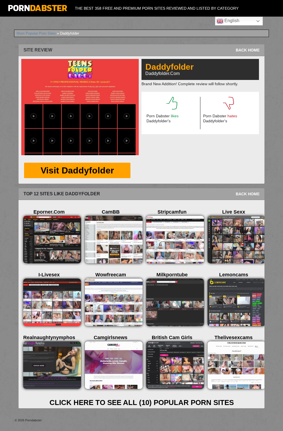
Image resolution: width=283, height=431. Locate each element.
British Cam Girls (172, 337)
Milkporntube (172, 274)
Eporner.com (49, 212)
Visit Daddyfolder (77, 170)
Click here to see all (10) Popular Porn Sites (141, 402)
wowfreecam (110, 274)
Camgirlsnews (110, 337)
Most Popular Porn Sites (36, 33)
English (231, 20)
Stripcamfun (172, 212)
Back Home (248, 50)
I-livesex (49, 274)
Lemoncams (233, 274)
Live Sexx (233, 212)
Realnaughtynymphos (49, 337)
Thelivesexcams (233, 337)
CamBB (111, 212)
